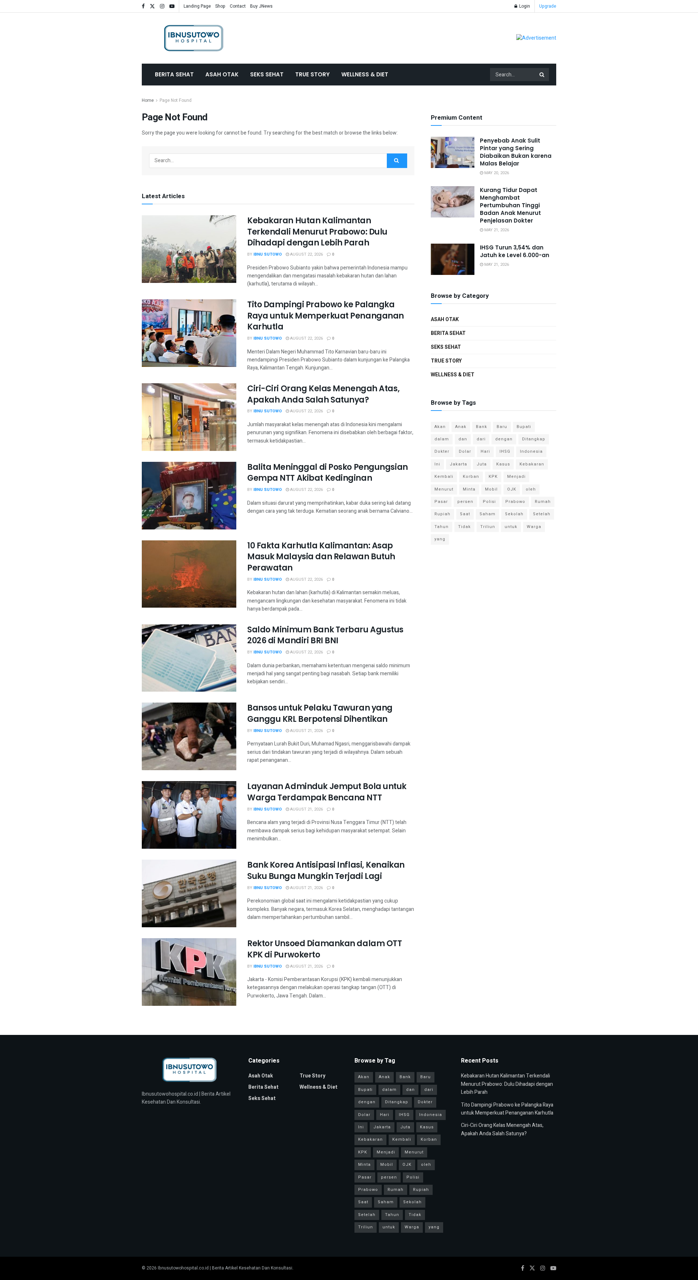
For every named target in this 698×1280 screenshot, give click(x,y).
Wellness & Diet (364, 74)
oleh (531, 489)
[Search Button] (542, 74)
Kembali (443, 476)
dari (481, 439)
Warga (534, 527)
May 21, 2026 (496, 230)
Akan (440, 427)
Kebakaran (532, 464)
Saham (488, 514)
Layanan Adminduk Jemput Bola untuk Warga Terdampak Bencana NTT (326, 792)
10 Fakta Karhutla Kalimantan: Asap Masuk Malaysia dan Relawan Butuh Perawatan (321, 557)
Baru (502, 427)
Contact (238, 6)
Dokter (441, 451)
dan (462, 439)
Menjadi (516, 476)
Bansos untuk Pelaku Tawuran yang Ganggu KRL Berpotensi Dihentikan (320, 713)
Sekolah (514, 514)
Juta (482, 464)
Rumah (543, 502)
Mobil (491, 489)
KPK (493, 476)
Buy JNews (261, 6)
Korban (471, 476)
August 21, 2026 (306, 731)
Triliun (487, 527)
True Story (312, 74)
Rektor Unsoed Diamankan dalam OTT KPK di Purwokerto (324, 949)
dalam (441, 439)
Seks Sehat (267, 74)
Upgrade (547, 6)
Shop (220, 6)
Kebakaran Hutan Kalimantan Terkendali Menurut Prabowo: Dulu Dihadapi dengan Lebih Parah (317, 232)
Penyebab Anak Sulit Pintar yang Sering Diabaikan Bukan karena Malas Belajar (515, 152)
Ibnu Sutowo (267, 254)
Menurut (443, 489)
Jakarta (458, 464)
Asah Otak (221, 74)
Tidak (464, 527)
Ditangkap (533, 439)
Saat (465, 514)
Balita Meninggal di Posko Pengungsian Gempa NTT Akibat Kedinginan (327, 472)
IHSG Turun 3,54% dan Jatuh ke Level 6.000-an (514, 251)
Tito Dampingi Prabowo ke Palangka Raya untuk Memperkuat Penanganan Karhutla (325, 316)
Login (524, 6)
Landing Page (197, 6)
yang (439, 539)
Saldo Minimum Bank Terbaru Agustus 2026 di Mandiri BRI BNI (325, 635)
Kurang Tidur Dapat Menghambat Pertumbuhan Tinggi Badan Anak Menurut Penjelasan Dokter (510, 205)
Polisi (489, 502)
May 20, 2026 (496, 173)
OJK (511, 489)
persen (465, 502)
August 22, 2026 (306, 254)
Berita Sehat (174, 74)
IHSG (505, 451)
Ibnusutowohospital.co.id (183, 1268)
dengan (504, 439)
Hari (485, 451)
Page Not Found (176, 100)
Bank (481, 427)
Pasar (441, 502)
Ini (437, 464)
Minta (469, 489)
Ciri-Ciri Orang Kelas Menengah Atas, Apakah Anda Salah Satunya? (323, 394)
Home (148, 100)
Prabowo (515, 502)
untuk (511, 527)
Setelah (541, 514)
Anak (460, 427)
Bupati (524, 427)
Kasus (503, 464)
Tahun (441, 527)
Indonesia (531, 451)
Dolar (465, 451)
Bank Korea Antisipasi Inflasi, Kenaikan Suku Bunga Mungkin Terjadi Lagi (326, 870)
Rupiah (442, 514)
